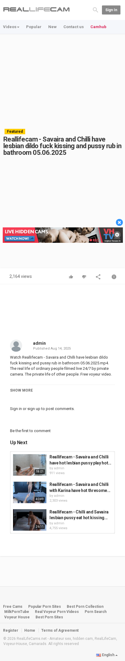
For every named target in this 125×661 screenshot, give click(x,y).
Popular (34, 26)
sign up (33, 408)
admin (39, 343)
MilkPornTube (16, 612)
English (108, 655)
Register (10, 630)
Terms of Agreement (60, 630)
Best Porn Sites (49, 617)
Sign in (111, 10)
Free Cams (12, 606)
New (52, 26)
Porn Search (95, 612)
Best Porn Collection (85, 606)
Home (29, 630)
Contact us (73, 26)
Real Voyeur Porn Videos (57, 612)
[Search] (95, 9)
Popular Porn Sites (44, 606)
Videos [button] (9, 26)
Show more (21, 390)
